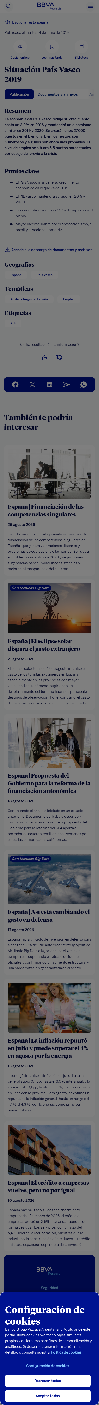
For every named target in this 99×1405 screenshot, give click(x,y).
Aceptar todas (48, 1396)
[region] (49, 1348)
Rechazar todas (47, 1381)
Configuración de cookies (47, 1366)
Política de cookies (66, 1352)
